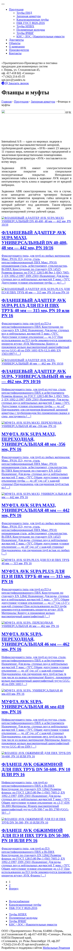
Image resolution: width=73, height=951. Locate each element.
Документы (16, 39)
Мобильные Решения (56, 947)
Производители (19, 49)
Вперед (13, 888)
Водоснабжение (19, 901)
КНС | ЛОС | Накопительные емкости (40, 36)
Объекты (14, 43)
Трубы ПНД (24, 12)
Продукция (16, 9)
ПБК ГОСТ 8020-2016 (30, 23)
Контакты (15, 53)
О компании (17, 46)
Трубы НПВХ (25, 26)
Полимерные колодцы (30, 29)
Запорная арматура (28, 16)
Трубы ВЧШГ (25, 33)
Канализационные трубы (32, 19)
